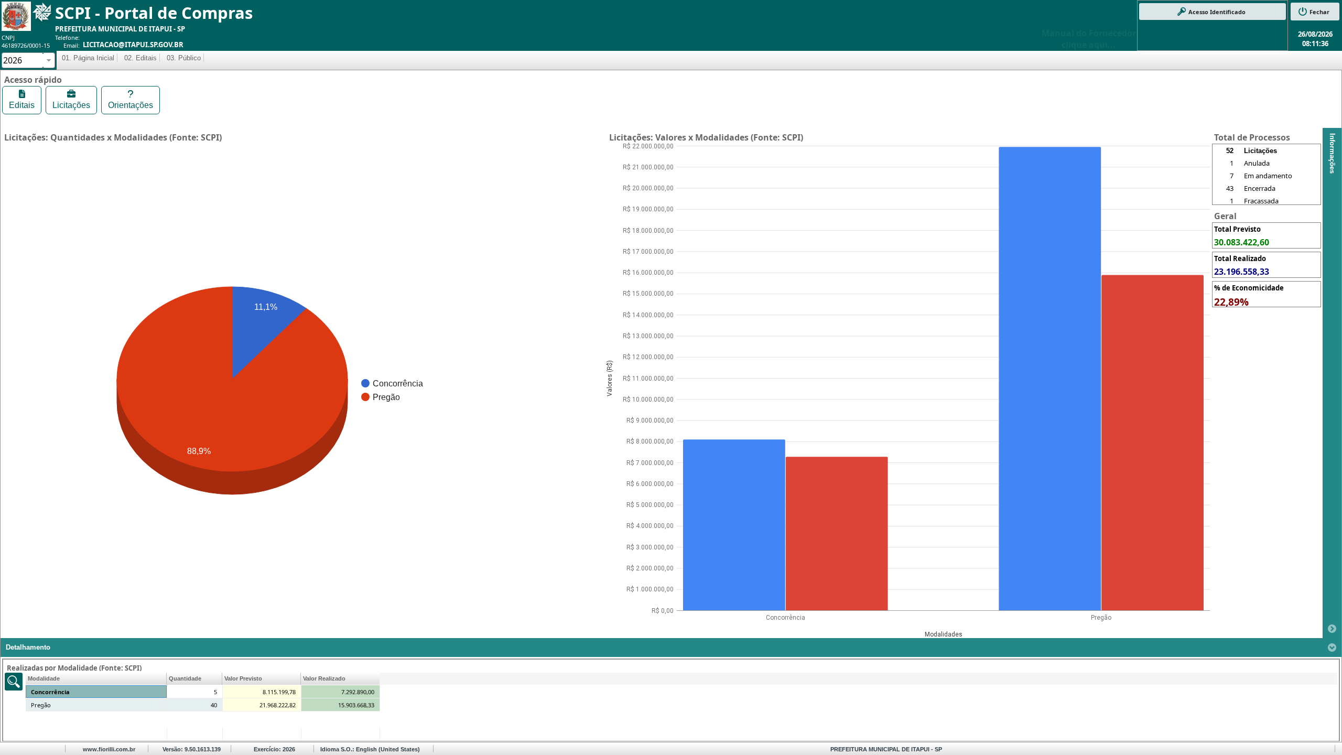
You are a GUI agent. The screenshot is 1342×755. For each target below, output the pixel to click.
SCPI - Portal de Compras (154, 13)
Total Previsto (1237, 229)
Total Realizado (1240, 258)
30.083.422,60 (1241, 242)
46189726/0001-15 (26, 45)
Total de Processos (1252, 137)
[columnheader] (96, 679)
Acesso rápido (33, 79)
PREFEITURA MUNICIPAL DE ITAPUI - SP (120, 29)
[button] (1212, 11)
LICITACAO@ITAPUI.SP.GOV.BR (133, 44)
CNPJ (8, 37)
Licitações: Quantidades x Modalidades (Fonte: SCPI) (113, 137)
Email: (71, 45)
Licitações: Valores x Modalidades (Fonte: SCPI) (706, 137)
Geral (1225, 216)
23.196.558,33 (1241, 271)
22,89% (1231, 302)
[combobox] (22, 60)
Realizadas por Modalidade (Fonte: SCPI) (74, 668)
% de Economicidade (1249, 288)
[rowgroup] (1267, 180)
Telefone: (67, 37)
